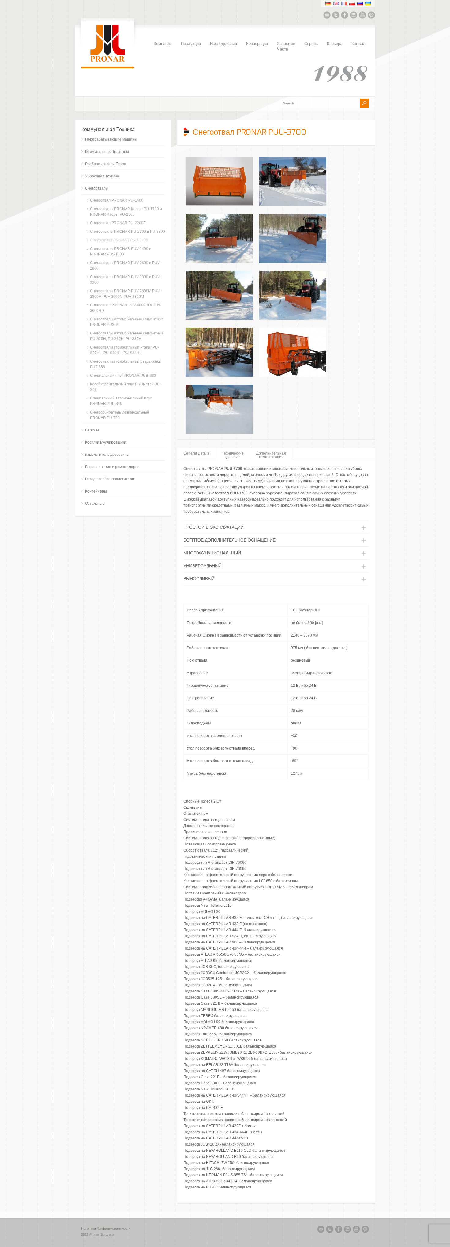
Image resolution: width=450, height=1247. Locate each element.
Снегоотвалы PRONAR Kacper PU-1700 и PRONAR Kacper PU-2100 (126, 212)
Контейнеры (96, 491)
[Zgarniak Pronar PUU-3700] (219, 204)
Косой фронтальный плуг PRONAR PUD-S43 (125, 387)
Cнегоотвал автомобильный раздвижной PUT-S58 (125, 364)
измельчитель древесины (107, 454)
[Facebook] (344, 16)
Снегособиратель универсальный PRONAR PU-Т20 (119, 415)
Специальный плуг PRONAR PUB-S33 (123, 375)
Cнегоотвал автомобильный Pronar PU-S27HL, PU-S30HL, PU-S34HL (124, 350)
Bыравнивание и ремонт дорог (112, 467)
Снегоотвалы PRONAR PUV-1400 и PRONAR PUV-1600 (120, 251)
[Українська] (368, 3)
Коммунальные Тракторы (107, 151)
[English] (336, 3)
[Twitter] (335, 16)
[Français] (344, 3)
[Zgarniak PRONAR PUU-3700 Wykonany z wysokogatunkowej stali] (292, 318)
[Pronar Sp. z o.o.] (107, 61)
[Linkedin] (353, 16)
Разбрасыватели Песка (105, 164)
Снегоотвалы (96, 188)
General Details (196, 453)
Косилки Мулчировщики (105, 442)
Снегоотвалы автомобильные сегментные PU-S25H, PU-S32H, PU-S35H (127, 336)
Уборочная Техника (102, 176)
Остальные (95, 503)
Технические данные (233, 455)
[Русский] (360, 3)
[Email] (327, 16)
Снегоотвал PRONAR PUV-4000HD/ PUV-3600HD (125, 308)
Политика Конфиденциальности (105, 1228)
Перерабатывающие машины (111, 139)
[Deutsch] (328, 3)
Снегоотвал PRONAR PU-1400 (116, 200)
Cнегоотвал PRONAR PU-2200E (118, 223)
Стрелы (92, 430)
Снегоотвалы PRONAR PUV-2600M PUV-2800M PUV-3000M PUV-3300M (125, 294)
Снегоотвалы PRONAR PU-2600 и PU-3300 (127, 231)
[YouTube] (362, 16)
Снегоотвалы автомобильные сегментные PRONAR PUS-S (127, 322)
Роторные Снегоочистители (109, 479)
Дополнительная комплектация (271, 455)
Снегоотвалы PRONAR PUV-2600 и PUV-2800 (125, 265)
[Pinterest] (371, 16)
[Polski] (352, 3)
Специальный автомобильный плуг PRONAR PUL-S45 (121, 401)
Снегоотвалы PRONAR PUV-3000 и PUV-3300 (125, 280)
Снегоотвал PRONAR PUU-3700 (119, 240)
